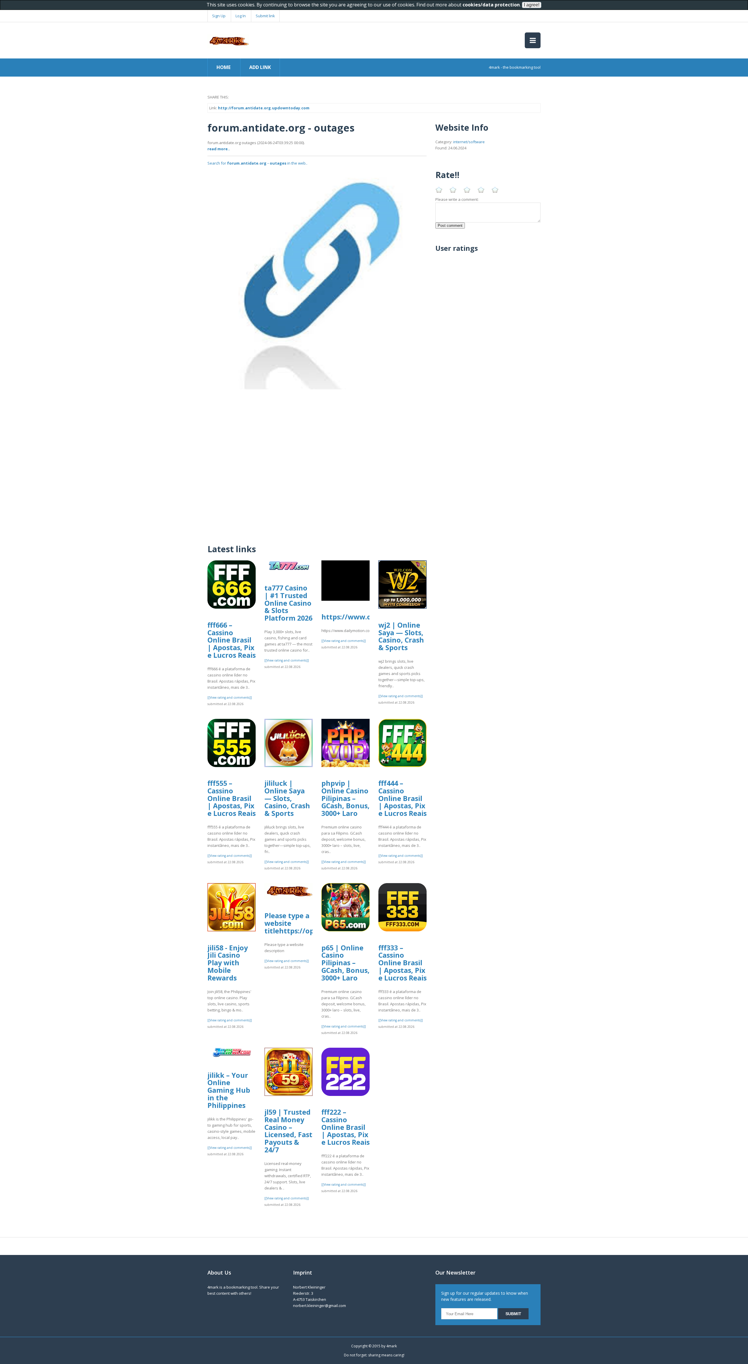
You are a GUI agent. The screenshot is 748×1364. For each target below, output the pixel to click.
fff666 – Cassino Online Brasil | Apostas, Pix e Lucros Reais (231, 640)
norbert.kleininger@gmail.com (319, 1305)
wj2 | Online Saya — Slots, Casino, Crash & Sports (401, 636)
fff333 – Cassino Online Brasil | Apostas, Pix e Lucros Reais (402, 963)
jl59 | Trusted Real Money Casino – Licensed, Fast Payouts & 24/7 (288, 1130)
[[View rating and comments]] (229, 697)
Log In (241, 15)
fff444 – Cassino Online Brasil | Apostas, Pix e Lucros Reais (402, 798)
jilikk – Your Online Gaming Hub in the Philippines (228, 1090)
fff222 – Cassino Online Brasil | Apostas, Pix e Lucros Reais (345, 1127)
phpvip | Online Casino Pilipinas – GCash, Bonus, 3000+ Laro (345, 798)
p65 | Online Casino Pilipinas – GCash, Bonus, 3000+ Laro (345, 963)
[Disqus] (317, 462)
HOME (224, 67)
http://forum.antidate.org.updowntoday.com (263, 107)
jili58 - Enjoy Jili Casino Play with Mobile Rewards (227, 963)
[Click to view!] (317, 279)
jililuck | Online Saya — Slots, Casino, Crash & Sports (287, 798)
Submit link (265, 15)
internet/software (469, 141)
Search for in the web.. (257, 163)
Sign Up (219, 15)
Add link (260, 67)
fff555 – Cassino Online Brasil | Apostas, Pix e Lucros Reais (231, 798)
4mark (391, 1346)
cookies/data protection (491, 4)
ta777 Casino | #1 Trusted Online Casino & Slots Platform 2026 (288, 603)
